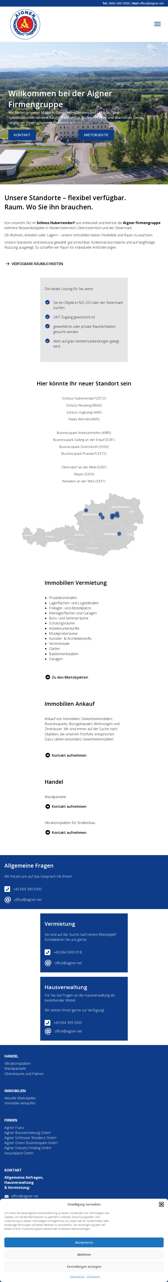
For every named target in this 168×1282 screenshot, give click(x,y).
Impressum (93, 1276)
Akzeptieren (84, 1242)
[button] (161, 1204)
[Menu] (157, 24)
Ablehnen (84, 1254)
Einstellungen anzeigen (84, 1266)
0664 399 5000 (119, 3)
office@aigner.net (151, 3)
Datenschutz (77, 1276)
